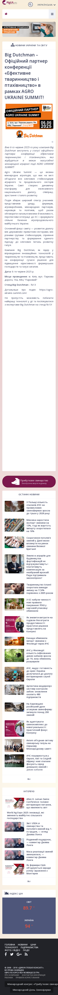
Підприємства (29, 947)
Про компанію (12, 975)
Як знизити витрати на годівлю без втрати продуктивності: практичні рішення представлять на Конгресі (39, 624)
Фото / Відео (12, 950)
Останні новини (29, 494)
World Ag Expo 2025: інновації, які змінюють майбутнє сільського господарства (25, 815)
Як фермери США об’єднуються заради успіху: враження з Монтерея (38, 869)
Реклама (9, 977)
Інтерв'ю (29, 791)
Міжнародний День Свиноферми (32, 989)
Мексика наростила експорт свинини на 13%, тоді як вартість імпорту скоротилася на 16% (38, 525)
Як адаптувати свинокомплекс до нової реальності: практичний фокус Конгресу (36, 727)
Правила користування (27, 977)
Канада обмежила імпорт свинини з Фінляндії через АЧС (37, 641)
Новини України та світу (31, 45)
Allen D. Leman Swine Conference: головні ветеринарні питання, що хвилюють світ (39, 803)
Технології (11, 947)
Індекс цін (16, 893)
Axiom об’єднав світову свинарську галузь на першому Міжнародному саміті (39, 744)
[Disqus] (29, 346)
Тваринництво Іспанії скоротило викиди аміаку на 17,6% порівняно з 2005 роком (39, 588)
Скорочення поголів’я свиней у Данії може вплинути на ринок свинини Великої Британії (38, 543)
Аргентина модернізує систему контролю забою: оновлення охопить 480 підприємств (39, 691)
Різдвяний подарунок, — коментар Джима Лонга (38, 842)
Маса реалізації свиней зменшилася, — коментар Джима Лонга (39, 855)
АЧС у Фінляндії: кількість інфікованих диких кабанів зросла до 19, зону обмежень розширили (38, 656)
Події (26, 950)
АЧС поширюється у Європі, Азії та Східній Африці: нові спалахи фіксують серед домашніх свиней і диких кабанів (38, 762)
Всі (29, 779)
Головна (10, 944)
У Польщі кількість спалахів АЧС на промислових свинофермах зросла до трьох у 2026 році (38, 508)
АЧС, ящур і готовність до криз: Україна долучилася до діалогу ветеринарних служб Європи (39, 674)
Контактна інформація (33, 975)
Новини (23, 944)
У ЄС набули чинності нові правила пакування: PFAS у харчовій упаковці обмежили (38, 605)
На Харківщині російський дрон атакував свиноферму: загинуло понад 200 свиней (39, 709)
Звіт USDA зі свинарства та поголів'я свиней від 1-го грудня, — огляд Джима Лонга (39, 829)
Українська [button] (45, 4)
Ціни (33, 944)
